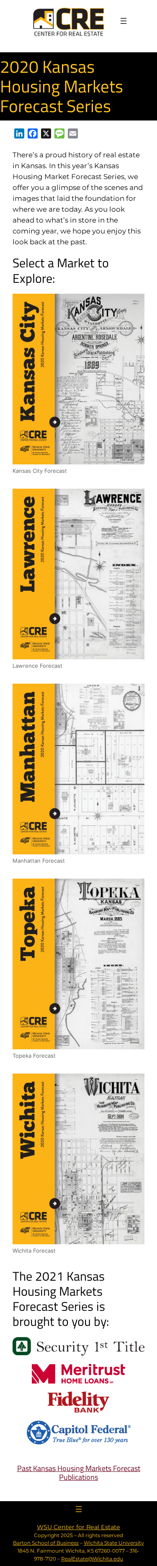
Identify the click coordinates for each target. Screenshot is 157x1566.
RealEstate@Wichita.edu (92, 1559)
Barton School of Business (46, 1543)
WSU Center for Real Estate (78, 1527)
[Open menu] (123, 21)
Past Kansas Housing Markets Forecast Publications (78, 1473)
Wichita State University (114, 1543)
